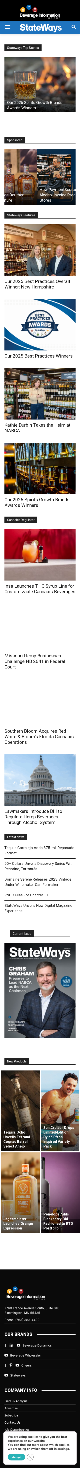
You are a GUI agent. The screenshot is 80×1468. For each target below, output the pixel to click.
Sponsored (14, 140)
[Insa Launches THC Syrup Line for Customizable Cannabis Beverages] (40, 555)
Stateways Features (21, 215)
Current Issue (22, 933)
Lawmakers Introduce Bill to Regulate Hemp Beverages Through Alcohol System (33, 817)
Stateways (18, 1375)
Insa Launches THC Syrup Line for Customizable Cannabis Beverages (39, 588)
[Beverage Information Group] (40, 11)
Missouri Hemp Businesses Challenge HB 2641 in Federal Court (34, 661)
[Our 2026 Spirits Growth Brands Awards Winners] (40, 84)
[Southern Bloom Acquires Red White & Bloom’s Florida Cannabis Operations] (40, 702)
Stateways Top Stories (23, 48)
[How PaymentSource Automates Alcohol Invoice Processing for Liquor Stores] (40, 177)
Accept (16, 1457)
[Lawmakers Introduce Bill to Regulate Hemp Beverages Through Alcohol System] (40, 780)
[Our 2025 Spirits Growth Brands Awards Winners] (40, 468)
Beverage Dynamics (37, 1345)
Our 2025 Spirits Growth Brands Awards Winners (37, 502)
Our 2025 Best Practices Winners (38, 356)
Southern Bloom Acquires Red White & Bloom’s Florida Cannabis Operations (39, 736)
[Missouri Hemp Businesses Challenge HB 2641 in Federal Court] (40, 627)
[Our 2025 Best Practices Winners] (40, 324)
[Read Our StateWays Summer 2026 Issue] (40, 990)
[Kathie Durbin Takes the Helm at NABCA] (40, 394)
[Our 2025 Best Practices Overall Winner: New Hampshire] (40, 250)
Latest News (15, 837)
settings (63, 1449)
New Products (17, 1061)
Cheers (26, 1365)
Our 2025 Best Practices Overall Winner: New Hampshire (37, 284)
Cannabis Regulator (21, 520)
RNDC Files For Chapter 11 (26, 895)
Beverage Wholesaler (25, 1355)
